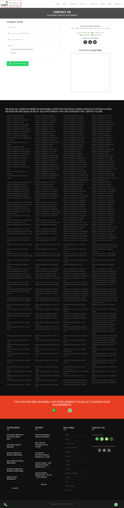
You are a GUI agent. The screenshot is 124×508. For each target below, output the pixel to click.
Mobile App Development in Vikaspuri (103, 340)
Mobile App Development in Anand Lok (104, 342)
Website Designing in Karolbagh (45, 135)
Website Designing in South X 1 (45, 184)
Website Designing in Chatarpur (102, 184)
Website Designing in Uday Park (45, 182)
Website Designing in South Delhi (45, 118)
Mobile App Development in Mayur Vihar (19, 313)
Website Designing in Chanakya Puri (74, 124)
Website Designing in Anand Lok (45, 162)
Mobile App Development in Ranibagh (103, 324)
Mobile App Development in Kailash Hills (104, 360)
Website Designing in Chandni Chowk (103, 124)
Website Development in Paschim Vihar (47, 222)
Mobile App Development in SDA (73, 376)
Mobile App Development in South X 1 (75, 382)
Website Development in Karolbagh (46, 209)
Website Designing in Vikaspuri (16, 162)
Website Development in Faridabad (18, 189)
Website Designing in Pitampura (73, 149)
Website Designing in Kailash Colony (74, 171)
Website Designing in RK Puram (102, 182)
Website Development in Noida (73, 189)
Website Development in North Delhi (75, 191)
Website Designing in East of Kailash (103, 164)
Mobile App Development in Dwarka (46, 291)
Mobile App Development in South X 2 (104, 380)
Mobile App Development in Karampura (47, 300)
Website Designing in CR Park (16, 164)
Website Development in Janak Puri (74, 207)
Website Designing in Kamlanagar (17, 135)
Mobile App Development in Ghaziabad (104, 291)
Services (73, 4)
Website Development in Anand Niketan (104, 238)
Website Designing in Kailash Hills (102, 171)
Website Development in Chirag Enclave (75, 240)
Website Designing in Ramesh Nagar (18, 153)
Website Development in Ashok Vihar (46, 196)
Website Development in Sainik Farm (103, 229)
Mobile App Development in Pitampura (104, 320)
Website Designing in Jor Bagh (44, 171)
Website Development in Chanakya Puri (19, 198)
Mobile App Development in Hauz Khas (104, 296)
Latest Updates (70, 486)
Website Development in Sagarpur (46, 229)
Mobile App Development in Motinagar (47, 309)
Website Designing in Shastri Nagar (103, 156)
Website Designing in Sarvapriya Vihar (18, 182)
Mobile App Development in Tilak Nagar (104, 336)
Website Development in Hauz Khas (18, 207)
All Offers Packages (71, 473)
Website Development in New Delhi (103, 218)
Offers (102, 4)
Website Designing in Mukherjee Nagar (47, 142)
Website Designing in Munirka (44, 187)
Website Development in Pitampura (103, 222)
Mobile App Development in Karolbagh (19, 300)
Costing (67, 477)
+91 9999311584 (84, 33)
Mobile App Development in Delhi (45, 273)
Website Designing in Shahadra (73, 156)
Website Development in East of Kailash (19, 244)
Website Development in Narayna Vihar (19, 220)
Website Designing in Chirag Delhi (17, 127)
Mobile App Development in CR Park (74, 344)
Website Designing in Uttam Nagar (46, 160)
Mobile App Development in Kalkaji (74, 298)
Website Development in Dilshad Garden (19, 202)
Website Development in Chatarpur (74, 271)
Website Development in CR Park (45, 240)
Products (93, 4)
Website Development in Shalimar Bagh (19, 231)
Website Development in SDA (72, 264)
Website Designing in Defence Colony (75, 164)
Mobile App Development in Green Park (75, 293)
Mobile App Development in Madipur (46, 313)
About (65, 4)
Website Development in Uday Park (18, 269)
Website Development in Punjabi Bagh (19, 224)
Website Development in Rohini (102, 224)
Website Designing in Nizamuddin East (47, 176)
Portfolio (83, 4)
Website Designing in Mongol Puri (45, 140)
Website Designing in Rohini (72, 151)
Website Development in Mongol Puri (47, 213)
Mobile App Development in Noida (46, 276)
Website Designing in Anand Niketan (74, 162)
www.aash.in (97, 35)
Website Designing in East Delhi (73, 118)
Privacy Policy (69, 443)
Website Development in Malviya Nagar (47, 256)
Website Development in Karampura (74, 209)
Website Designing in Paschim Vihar (18, 149)
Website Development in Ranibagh (74, 227)
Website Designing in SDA (100, 180)
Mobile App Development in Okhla (74, 316)
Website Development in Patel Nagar (75, 222)
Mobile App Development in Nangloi (74, 313)
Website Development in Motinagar (103, 213)
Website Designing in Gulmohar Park (103, 167)
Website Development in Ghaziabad (103, 202)
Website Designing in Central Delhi (46, 120)
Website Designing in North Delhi (17, 120)
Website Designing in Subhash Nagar (46, 158)
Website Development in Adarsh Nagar (75, 196)
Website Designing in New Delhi (73, 144)
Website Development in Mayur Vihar (75, 216)
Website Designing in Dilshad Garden (18, 129)
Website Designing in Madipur (101, 142)
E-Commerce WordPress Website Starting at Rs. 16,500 (42, 455)
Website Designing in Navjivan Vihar (103, 176)
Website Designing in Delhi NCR (73, 120)
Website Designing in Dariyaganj (73, 127)
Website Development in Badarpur (102, 196)
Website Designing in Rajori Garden (46, 151)
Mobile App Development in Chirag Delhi (19, 289)
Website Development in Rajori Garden (75, 224)
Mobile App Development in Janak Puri (47, 298)
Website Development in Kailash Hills (75, 253)
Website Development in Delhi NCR (18, 193)
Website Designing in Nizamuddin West (75, 176)
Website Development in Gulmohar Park (104, 247)
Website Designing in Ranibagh (101, 151)
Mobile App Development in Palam (46, 318)
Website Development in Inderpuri (45, 207)
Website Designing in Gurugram (102, 115)
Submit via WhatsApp (19, 63)
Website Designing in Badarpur (44, 124)
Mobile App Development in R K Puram (47, 327)
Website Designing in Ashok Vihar (102, 122)
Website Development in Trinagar (102, 233)
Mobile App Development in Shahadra (104, 329)
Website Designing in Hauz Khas (17, 133)
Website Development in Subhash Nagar (19, 233)
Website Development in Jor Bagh (17, 253)
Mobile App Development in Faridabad (104, 273)
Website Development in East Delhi (18, 191)
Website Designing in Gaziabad (44, 122)
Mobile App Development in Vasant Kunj (47, 340)
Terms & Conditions (71, 448)
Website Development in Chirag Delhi (75, 198)
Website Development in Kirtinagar (103, 209)
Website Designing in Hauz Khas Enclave (104, 169)
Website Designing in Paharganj (73, 147)
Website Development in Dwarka (45, 202)
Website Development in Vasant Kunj (103, 236)
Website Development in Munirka (17, 273)
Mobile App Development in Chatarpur (19, 385)
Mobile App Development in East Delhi (104, 276)
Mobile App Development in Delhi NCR (104, 278)
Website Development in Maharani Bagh (19, 256)
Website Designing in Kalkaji (100, 133)
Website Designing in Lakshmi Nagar (46, 138)
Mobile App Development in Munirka (74, 385)
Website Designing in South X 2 (16, 184)
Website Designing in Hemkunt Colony (47, 169)
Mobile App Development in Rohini (103, 322)
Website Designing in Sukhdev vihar (18, 187)
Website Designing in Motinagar (102, 140)
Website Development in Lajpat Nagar (75, 211)
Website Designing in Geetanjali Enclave (47, 167)
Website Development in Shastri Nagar (75, 231)
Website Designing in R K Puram (45, 153)
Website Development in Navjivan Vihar (47, 260)
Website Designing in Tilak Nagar (102, 158)
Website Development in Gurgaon (102, 187)
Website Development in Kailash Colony (47, 253)
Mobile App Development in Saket (102, 327)
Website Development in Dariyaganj (74, 200)
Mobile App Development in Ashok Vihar (104, 282)
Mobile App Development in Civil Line (46, 289)
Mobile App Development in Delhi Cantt (104, 289)
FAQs (110, 4)
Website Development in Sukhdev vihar (104, 271)
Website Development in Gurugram (46, 189)
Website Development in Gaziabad (102, 193)
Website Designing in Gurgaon (44, 115)
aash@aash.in (86, 35)
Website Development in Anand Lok (74, 238)
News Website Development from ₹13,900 (41, 445)
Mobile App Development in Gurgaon (75, 273)
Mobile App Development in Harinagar (75, 296)
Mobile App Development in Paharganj (104, 316)
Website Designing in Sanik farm (73, 184)
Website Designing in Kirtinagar (101, 135)
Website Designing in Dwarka (44, 129)
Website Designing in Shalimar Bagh (46, 156)
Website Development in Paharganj (103, 220)
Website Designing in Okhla (43, 147)
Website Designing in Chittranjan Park (103, 162)
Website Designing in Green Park (45, 131)
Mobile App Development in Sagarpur (75, 327)
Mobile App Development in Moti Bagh (19, 309)
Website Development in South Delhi (103, 189)
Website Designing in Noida (15, 118)
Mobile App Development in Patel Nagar (104, 318)
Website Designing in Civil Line (44, 127)
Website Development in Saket (73, 229)
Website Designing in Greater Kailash (18, 131)
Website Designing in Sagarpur (73, 153)
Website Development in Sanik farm (46, 271)
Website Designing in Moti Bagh (73, 140)
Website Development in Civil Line (102, 198)
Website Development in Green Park (46, 204)
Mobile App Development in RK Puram (75, 380)
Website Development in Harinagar (103, 204)
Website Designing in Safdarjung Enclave (76, 180)
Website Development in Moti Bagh (74, 213)
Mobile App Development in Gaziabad (47, 282)
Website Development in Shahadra (46, 231)
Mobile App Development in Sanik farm (104, 382)
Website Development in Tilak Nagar (74, 233)
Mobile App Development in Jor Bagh (46, 360)
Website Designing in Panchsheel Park (75, 178)
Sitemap (67, 452)
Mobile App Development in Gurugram (19, 276)
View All (15, 488)
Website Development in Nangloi (73, 218)
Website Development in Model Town (104, 211)
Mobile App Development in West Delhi (19, 278)
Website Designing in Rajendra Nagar (18, 151)
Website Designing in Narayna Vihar (103, 144)
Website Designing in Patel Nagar (45, 149)
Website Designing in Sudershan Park (75, 158)
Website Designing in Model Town (102, 138)
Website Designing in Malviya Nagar (103, 173)
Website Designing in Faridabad (73, 115)
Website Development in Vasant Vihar (18, 238)
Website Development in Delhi (72, 187)
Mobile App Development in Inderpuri (18, 298)
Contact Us (68, 490)
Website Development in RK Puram (74, 269)
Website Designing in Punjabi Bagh (103, 149)
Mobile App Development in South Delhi (76, 276)
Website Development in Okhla (73, 220)
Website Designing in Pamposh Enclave (104, 178)
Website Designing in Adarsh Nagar (18, 124)
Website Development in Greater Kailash (19, 204)
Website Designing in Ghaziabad (102, 129)
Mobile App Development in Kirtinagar (75, 300)
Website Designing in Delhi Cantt (102, 127)
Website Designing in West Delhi (102, 118)
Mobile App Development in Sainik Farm (47, 329)
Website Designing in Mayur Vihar (73, 142)
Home (58, 4)
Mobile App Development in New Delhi (104, 313)
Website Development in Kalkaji (102, 207)
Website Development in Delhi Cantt (103, 200)
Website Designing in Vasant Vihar (102, 160)
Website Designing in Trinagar (16, 160)
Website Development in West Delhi (46, 191)
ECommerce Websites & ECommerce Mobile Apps (15, 437)
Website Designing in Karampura (73, 135)
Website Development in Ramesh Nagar (104, 227)
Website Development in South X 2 (103, 269)
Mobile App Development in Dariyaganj (75, 289)
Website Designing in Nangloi (44, 144)
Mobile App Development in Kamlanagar (104, 298)
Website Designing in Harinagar (101, 131)
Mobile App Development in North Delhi (47, 278)
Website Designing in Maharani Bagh (75, 173)
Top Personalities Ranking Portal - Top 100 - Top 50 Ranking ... (43, 475)
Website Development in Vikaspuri (45, 238)
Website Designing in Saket (100, 153)
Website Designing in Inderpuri (44, 133)
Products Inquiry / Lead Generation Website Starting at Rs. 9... (43, 465)
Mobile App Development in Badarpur (47, 284)
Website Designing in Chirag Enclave (46, 164)
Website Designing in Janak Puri (73, 133)
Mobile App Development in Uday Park (19, 380)
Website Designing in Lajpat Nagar (74, 138)
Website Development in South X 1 (18, 271)
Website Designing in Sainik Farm (17, 156)
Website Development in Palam (17, 222)
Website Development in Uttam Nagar (75, 236)
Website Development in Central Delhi (104, 191)
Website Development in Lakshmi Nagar (47, 211)
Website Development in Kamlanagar (18, 209)
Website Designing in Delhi (15, 115)
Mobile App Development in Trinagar (103, 338)
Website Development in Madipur (102, 216)
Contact (118, 4)
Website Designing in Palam (100, 147)
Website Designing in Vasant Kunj (73, 160)
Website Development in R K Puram (18, 229)
